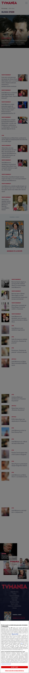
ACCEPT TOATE (14, 667)
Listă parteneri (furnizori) (6, 663)
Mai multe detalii (15, 634)
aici (21, 643)
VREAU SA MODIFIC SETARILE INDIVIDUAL (14, 670)
